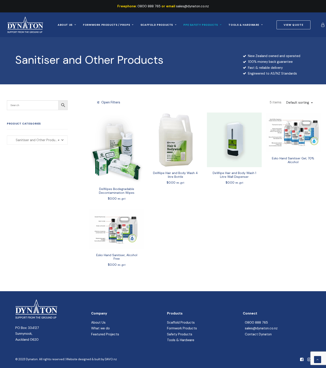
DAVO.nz (111, 359)
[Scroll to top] (317, 359)
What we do (100, 328)
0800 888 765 (149, 6)
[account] (322, 24)
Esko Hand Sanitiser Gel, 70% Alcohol (293, 160)
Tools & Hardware (243, 25)
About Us (65, 25)
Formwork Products (182, 328)
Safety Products (179, 334)
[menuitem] (67, 24)
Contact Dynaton (258, 334)
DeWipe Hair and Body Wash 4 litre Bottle (175, 175)
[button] (116, 148)
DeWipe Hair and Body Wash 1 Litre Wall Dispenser (234, 175)
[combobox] (37, 140)
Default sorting (297, 103)
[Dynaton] (25, 24)
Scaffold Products (157, 25)
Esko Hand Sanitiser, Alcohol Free (116, 257)
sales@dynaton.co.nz (192, 6)
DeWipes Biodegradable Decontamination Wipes (116, 191)
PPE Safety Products (200, 25)
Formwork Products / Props (106, 25)
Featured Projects (105, 334)
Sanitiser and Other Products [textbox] (35, 140)
